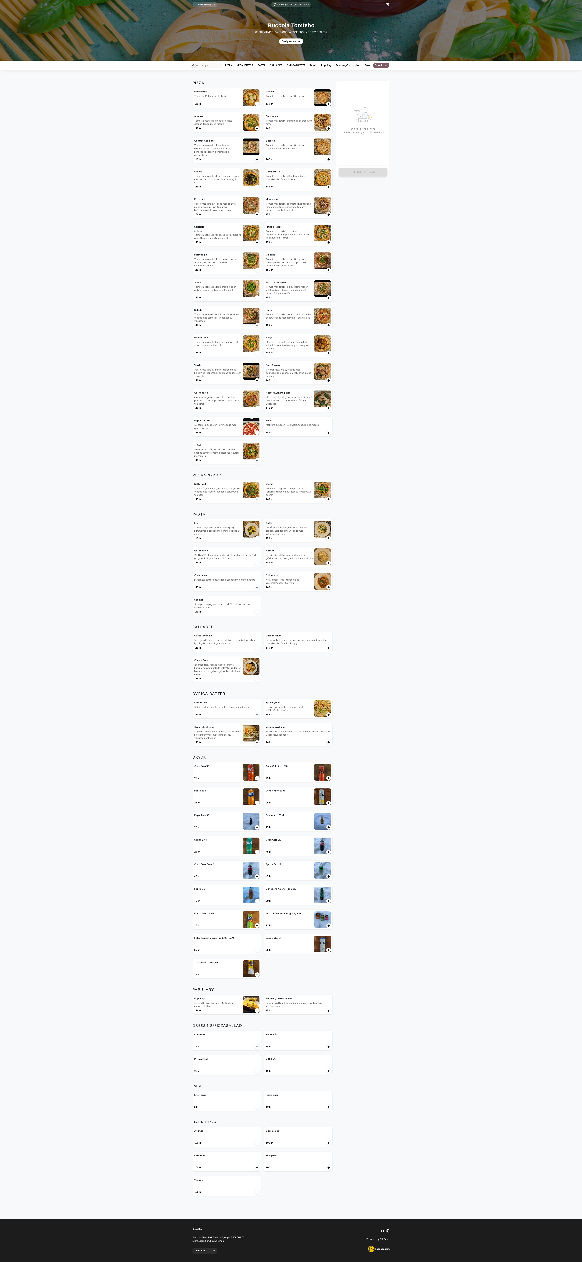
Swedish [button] (200, 1250)
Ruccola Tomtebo (291, 25)
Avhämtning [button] (204, 4)
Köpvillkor (197, 1229)
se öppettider (289, 41)
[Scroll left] (193, 65)
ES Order (385, 1239)
